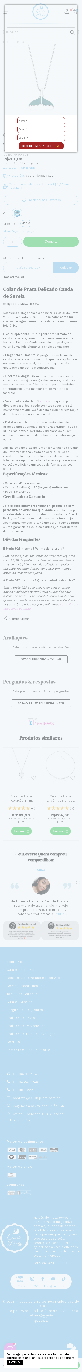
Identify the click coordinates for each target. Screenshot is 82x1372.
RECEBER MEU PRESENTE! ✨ (41, 145)
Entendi (15, 1362)
